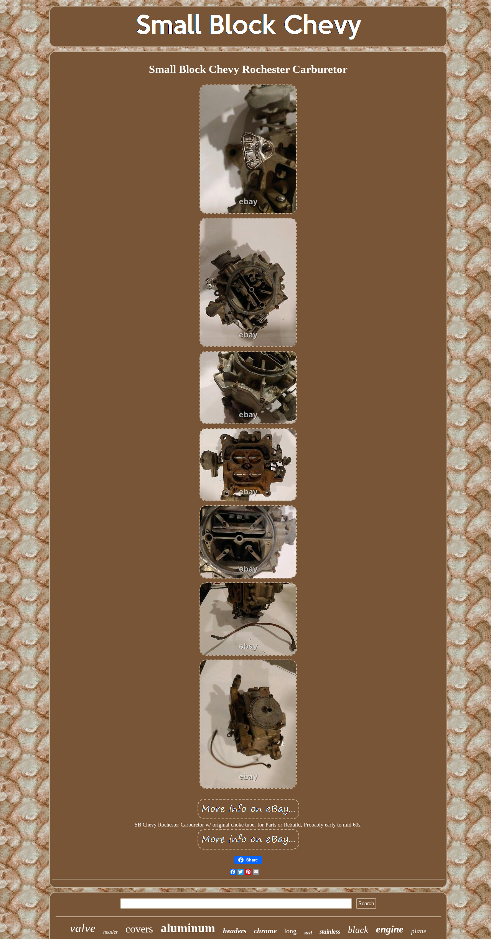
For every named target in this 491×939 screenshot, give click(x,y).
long (290, 931)
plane (419, 931)
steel (308, 933)
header (110, 932)
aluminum (188, 928)
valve (83, 928)
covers (139, 929)
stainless (330, 931)
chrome (265, 931)
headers (234, 931)
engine (390, 929)
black (358, 930)
